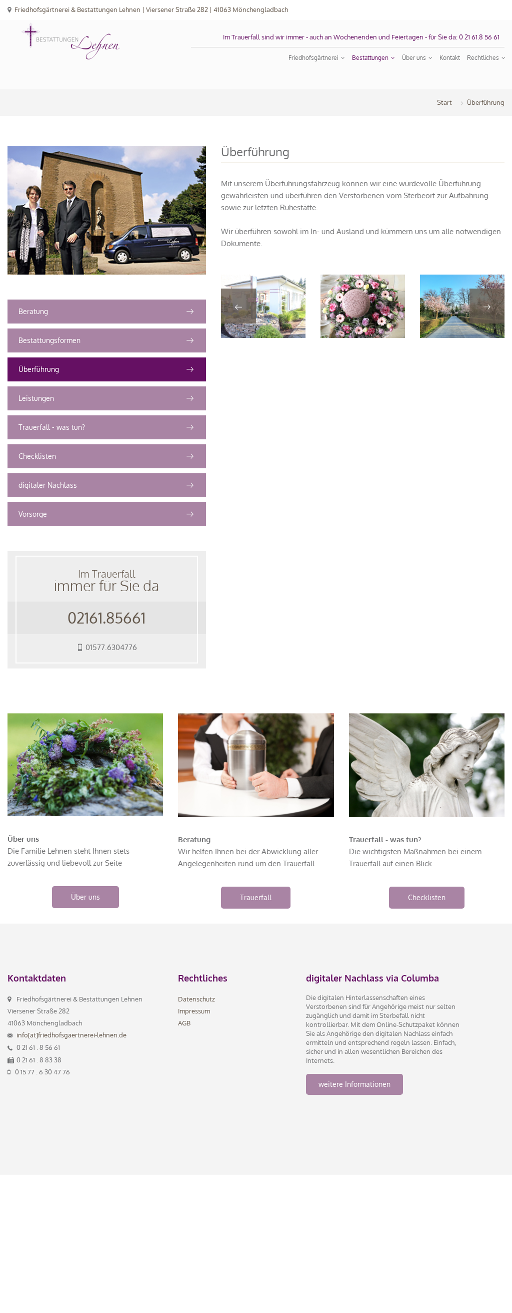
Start (444, 102)
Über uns (415, 57)
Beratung (33, 311)
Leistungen (36, 398)
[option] (263, 306)
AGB (184, 1023)
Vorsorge (32, 514)
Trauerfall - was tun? (51, 427)
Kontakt (450, 57)
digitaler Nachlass (47, 485)
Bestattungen (371, 57)
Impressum (194, 1011)
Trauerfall (256, 897)
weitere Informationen (354, 1084)
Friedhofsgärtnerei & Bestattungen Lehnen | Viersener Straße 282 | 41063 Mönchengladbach (151, 9)
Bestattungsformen (49, 340)
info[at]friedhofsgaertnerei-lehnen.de (71, 1035)
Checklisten (37, 456)
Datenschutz (196, 999)
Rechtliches (483, 57)
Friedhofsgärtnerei (314, 57)
